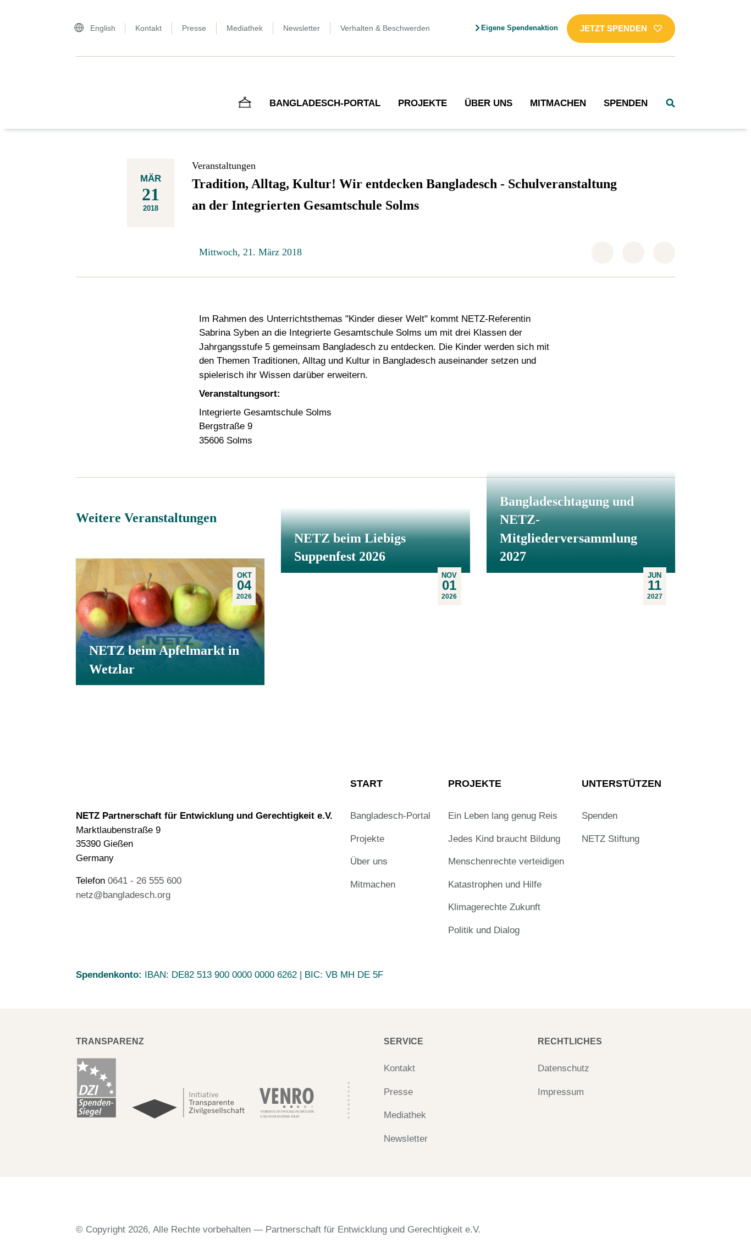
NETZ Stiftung (610, 839)
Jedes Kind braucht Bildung (504, 839)
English (102, 28)
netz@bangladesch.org (123, 895)
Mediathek (245, 28)
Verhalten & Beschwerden (385, 28)
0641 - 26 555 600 (144, 880)
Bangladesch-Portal (324, 103)
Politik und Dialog (484, 930)
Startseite (91, 79)
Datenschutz (563, 1068)
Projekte (422, 103)
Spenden (626, 103)
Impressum (561, 1092)
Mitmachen (558, 103)
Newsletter (301, 28)
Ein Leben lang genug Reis (502, 816)
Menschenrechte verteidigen (506, 861)
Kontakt (148, 28)
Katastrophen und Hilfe (495, 884)
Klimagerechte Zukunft (494, 907)
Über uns (488, 103)
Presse (194, 28)
